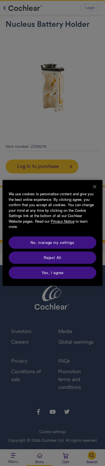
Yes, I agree (53, 272)
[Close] (94, 186)
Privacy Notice (62, 221)
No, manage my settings (52, 242)
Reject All (52, 257)
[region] (52, 233)
